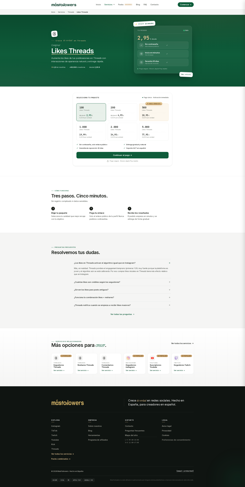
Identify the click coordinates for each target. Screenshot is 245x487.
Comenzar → (185, 4)
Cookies (165, 435)
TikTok (54, 431)
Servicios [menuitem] (109, 4)
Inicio (53, 12)
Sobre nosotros (95, 426)
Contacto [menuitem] (154, 4)
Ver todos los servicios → (62, 454)
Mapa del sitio (131, 435)
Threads (71, 12)
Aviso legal (167, 426)
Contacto (129, 426)
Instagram (55, 426)
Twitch (54, 435)
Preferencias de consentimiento (176, 440)
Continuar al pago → (122, 155)
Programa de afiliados (98, 440)
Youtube (55, 440)
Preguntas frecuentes (134, 431)
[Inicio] (64, 4)
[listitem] (62, 363)
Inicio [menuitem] (98, 4)
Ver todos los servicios (181, 343)
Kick (53, 444)
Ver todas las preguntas (121, 314)
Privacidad (166, 431)
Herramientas (94, 435)
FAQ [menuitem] (145, 4)
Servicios (61, 12)
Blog (90, 431)
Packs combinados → (60, 459)
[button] (91, 112)
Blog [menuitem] (138, 4)
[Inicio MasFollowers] (67, 402)
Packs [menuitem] (125, 4)
